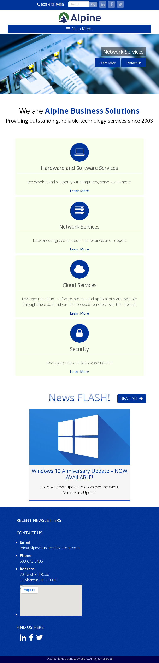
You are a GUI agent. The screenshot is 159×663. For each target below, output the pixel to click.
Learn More (107, 63)
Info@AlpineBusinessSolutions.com (50, 547)
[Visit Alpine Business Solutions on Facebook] (31, 638)
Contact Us (133, 63)
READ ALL (129, 398)
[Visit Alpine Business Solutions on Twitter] (39, 638)
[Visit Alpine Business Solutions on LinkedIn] (23, 638)
